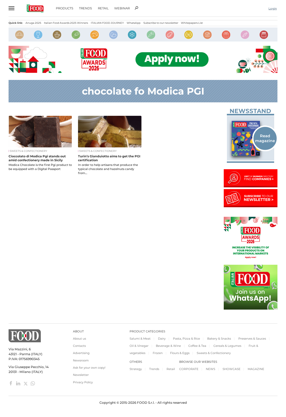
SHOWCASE (231, 369)
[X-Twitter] (26, 383)
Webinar (122, 8)
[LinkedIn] (18, 383)
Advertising (81, 353)
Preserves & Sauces (252, 338)
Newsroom (81, 360)
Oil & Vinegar (139, 346)
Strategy (136, 369)
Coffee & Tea (197, 346)
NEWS (210, 369)
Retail (103, 8)
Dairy (162, 338)
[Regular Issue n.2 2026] (250, 138)
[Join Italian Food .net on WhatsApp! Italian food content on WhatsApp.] (250, 308)
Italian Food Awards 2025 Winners (66, 22)
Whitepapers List (192, 22)
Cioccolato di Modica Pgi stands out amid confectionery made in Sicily (37, 158)
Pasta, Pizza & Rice (186, 338)
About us (79, 338)
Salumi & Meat (140, 338)
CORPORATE (188, 369)
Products (64, 8)
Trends (85, 8)
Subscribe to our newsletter (160, 22)
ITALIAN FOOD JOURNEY (107, 22)
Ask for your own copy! (89, 367)
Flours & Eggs (179, 353)
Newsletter (81, 375)
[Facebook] (11, 383)
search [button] (136, 8)
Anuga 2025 (33, 22)
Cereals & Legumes (227, 346)
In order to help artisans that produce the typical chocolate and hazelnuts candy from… (108, 169)
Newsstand (250, 111)
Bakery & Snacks (219, 338)
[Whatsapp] (32, 383)
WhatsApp (133, 22)
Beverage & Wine (168, 346)
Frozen (158, 353)
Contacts (79, 346)
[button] (11, 8)
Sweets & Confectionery (28, 151)
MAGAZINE (256, 369)
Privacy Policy (83, 382)
